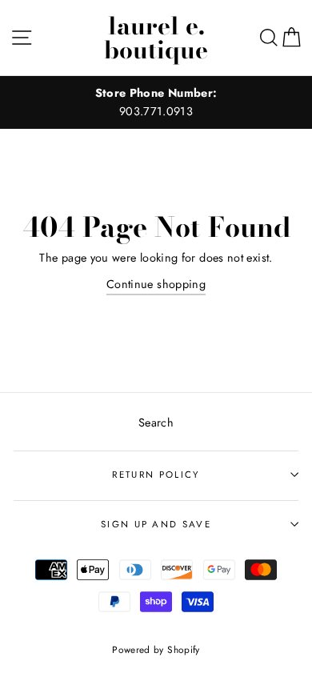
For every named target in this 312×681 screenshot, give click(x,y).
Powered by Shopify (156, 649)
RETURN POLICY (155, 474)
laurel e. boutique (156, 37)
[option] (156, 102)
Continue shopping (156, 284)
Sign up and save (156, 524)
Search (156, 423)
